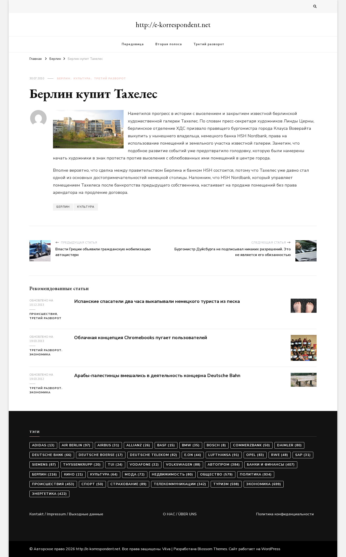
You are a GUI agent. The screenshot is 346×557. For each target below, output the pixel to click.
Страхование (128, 484)
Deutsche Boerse (101, 455)
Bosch (216, 445)
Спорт (92, 484)
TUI (115, 464)
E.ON (192, 455)
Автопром (224, 464)
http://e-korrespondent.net (173, 24)
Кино (73, 474)
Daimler (289, 445)
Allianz (138, 445)
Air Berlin (76, 445)
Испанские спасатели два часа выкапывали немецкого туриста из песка (157, 301)
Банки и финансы (271, 464)
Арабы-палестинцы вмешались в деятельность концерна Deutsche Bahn (157, 375)
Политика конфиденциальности (285, 514)
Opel (255, 455)
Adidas (43, 445)
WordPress (270, 549)
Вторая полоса (168, 44)
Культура (82, 78)
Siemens (44, 464)
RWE (279, 455)
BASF (166, 445)
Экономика (40, 354)
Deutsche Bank (52, 455)
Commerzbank (251, 445)
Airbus (108, 445)
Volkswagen (183, 464)
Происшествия (43, 314)
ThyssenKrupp (82, 464)
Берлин (63, 78)
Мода (135, 474)
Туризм (226, 484)
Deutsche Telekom (153, 455)
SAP (303, 455)
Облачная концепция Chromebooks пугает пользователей (140, 337)
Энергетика (49, 494)
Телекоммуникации (180, 484)
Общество (216, 474)
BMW (191, 445)
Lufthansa (223, 455)
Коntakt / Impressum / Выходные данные (66, 514)
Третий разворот (208, 44)
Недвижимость (172, 474)
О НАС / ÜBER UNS (180, 514)
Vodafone (144, 464)
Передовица (133, 44)
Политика (256, 474)
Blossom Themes (212, 549)
